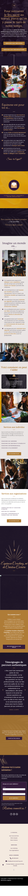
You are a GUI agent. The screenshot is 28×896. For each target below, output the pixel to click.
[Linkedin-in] (17, 814)
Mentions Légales (6, 880)
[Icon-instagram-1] (14, 814)
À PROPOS (14, 832)
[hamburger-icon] (14, 5)
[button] (3, 690)
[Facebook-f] (11, 814)
